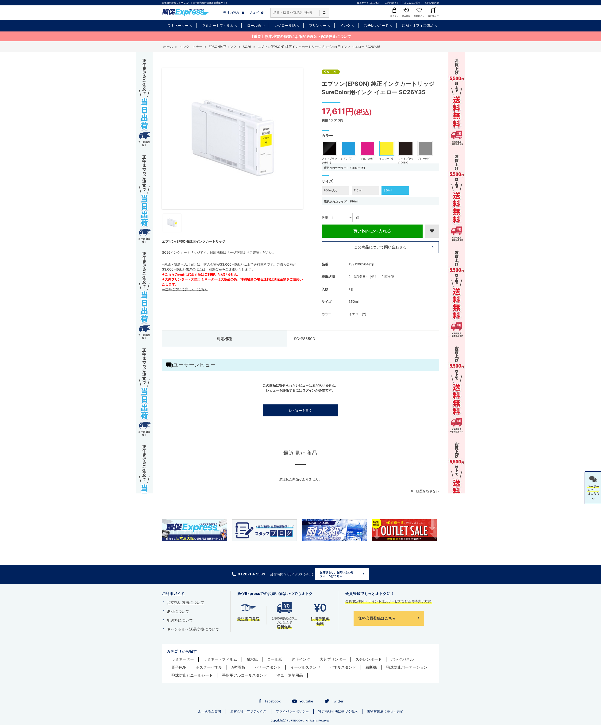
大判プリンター (333, 659)
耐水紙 (252, 659)
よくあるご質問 (412, 2)
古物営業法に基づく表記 (385, 711)
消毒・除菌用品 (290, 675)
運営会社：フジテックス (248, 711)
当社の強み (231, 13)
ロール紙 (254, 25)
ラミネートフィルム (218, 25)
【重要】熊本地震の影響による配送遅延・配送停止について (300, 36)
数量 (325, 218)
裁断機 (371, 667)
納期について (178, 611)
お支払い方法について (185, 602)
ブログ (254, 13)
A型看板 (238, 667)
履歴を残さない (427, 491)
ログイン (308, 390)
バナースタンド (268, 667)
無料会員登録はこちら (377, 618)
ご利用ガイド (392, 2)
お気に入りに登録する (432, 231)
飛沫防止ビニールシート (192, 675)
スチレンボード (376, 25)
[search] (324, 12)
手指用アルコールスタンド (244, 675)
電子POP (178, 667)
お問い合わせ (432, 2)
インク (345, 25)
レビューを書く (300, 410)
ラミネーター (178, 25)
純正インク (301, 659)
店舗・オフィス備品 (418, 25)
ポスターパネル (209, 667)
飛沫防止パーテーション (407, 667)
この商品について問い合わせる (380, 247)
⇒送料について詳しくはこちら (185, 289)
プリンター (318, 25)
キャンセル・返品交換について (193, 629)
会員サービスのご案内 (368, 2)
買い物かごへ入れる (372, 231)
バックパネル (402, 659)
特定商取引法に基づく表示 (338, 711)
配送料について (180, 620)
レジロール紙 (285, 25)
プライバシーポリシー (292, 711)
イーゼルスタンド (305, 667)
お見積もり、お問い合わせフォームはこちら (337, 574)
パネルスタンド (343, 667)
